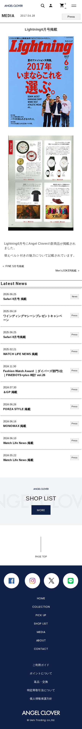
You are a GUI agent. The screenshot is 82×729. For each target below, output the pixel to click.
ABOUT (41, 640)
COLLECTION (41, 607)
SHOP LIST (41, 624)
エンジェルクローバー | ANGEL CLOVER (13, 6)
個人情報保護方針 (41, 698)
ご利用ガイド (41, 665)
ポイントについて (41, 673)
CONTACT (41, 649)
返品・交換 (41, 682)
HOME (41, 598)
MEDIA (41, 632)
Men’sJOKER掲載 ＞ (67, 270)
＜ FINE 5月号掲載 (13, 266)
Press (71, 16)
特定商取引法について (41, 690)
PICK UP (41, 615)
